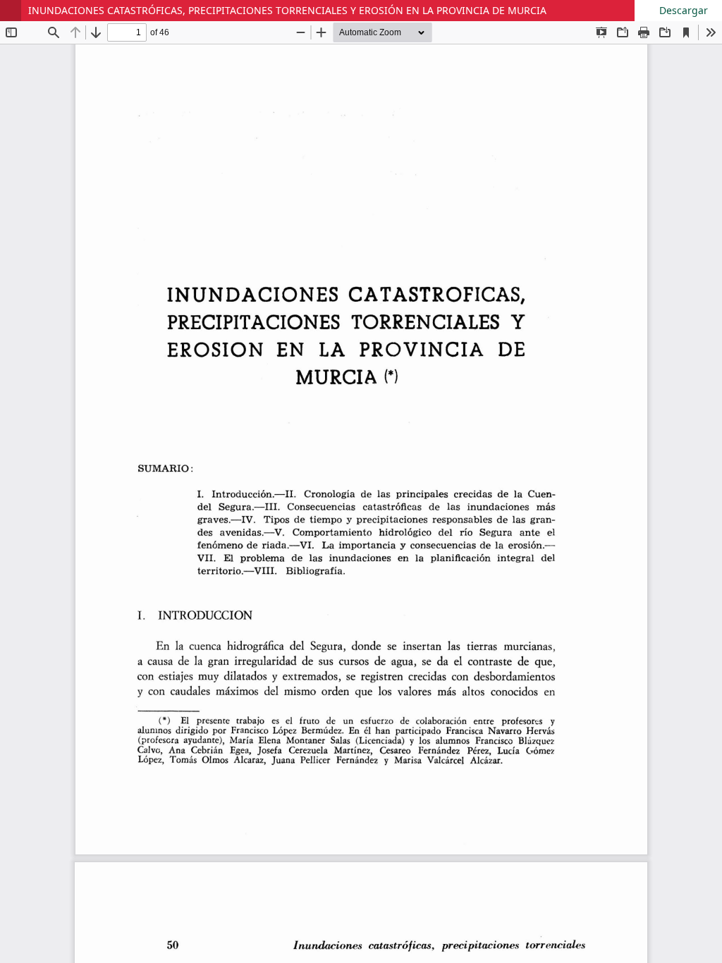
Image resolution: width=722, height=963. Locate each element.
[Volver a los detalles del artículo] (10, 10)
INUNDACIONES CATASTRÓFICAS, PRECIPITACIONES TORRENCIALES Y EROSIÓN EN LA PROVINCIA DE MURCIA (287, 10)
